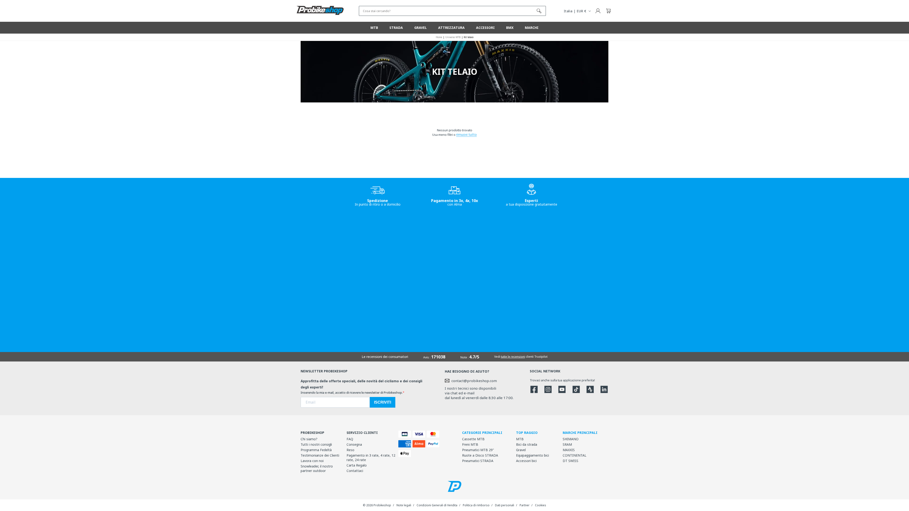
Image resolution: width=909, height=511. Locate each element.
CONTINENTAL (574, 455)
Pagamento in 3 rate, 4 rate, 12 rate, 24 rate (371, 457)
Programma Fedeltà (316, 450)
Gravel (521, 450)
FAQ (350, 439)
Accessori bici (526, 460)
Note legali (404, 505)
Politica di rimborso (476, 505)
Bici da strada (526, 444)
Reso (350, 450)
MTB (520, 439)
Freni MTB (470, 444)
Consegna (354, 444)
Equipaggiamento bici (532, 455)
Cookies (540, 505)
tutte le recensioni (513, 357)
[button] (608, 11)
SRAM (567, 444)
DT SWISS (570, 460)
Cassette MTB (473, 439)
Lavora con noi (312, 460)
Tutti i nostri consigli (316, 444)
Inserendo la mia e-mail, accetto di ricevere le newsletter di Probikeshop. (352, 392)
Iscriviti (382, 402)
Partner (525, 505)
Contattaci (355, 470)
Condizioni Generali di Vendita (437, 505)
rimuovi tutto (466, 134)
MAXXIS (569, 450)
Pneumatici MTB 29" (478, 450)
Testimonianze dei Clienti (320, 455)
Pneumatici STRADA (477, 460)
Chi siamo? (309, 439)
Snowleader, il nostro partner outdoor (317, 468)
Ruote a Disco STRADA (480, 455)
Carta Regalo (357, 465)
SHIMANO (571, 439)
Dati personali (504, 505)
